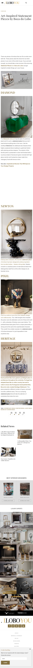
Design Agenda (16, 641)
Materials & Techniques (16, 635)
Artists (16, 633)
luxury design (28, 408)
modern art (4, 409)
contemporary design (9, 408)
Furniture (3, 11)
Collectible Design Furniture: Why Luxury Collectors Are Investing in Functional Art (8, 433)
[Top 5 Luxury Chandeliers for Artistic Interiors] (8, 452)
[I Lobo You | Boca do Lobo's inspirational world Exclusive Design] (12, 3)
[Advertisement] (16, 38)
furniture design (19, 408)
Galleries (16, 646)
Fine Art (16, 638)
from (12, 66)
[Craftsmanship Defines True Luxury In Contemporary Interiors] (24, 434)
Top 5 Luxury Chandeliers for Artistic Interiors (8, 459)
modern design (11, 409)
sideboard (9, 139)
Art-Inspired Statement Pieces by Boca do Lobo (16, 17)
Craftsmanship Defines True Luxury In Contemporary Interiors (24, 442)
